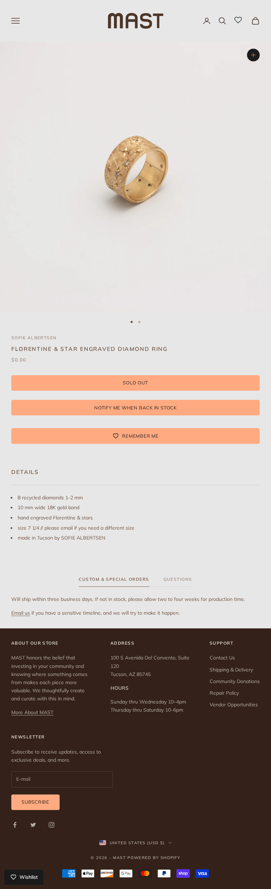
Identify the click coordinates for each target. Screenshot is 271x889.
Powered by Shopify (153, 857)
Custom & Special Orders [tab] (114, 579)
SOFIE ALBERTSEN (34, 337)
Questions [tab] (177, 579)
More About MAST (32, 712)
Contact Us (222, 657)
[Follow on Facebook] (14, 824)
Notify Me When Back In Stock (135, 407)
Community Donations (235, 681)
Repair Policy (224, 693)
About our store (35, 643)
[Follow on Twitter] (33, 824)
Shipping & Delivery (231, 669)
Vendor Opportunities (234, 704)
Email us (20, 613)
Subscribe (35, 802)
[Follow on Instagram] (51, 824)
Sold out (135, 382)
